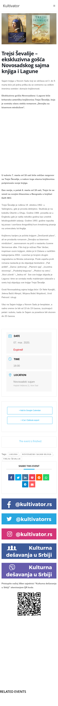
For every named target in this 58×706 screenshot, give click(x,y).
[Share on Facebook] (11, 477)
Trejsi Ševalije (12, 459)
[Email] (32, 484)
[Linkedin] (25, 477)
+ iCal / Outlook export (30, 420)
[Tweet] (18, 477)
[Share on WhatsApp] (46, 477)
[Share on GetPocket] (32, 477)
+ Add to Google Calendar (30, 410)
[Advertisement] (29, 143)
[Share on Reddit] (39, 477)
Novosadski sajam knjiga (36, 454)
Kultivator (11, 5)
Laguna (13, 454)
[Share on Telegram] (25, 484)
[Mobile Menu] (54, 6)
